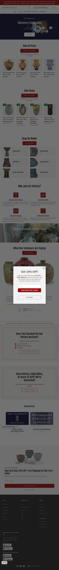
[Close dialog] (44, 268)
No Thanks (29, 297)
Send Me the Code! (29, 290)
